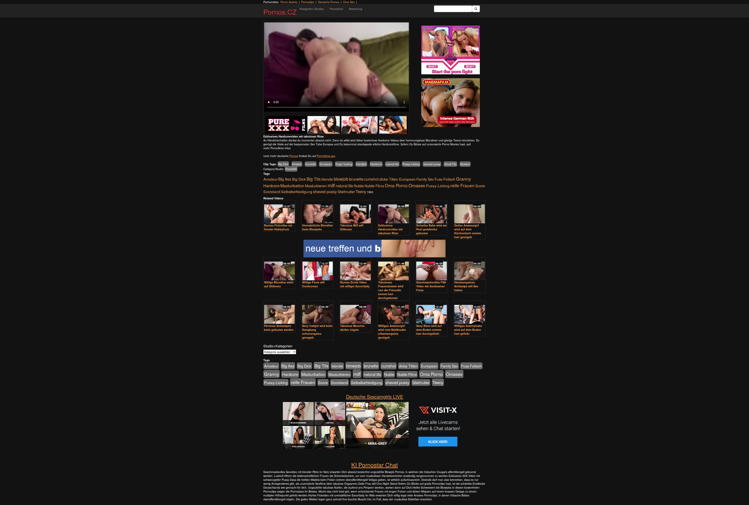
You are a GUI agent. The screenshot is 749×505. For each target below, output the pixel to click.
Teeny (361, 191)
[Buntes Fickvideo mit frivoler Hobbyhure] (279, 212)
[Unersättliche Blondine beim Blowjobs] (317, 212)
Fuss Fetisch (445, 179)
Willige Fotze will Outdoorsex (313, 284)
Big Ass (284, 179)
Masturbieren (316, 185)
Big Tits (314, 179)
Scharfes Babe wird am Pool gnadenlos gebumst (431, 229)
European (326, 164)
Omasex (416, 185)
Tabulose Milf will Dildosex (351, 227)
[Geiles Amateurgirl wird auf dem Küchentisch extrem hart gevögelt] (469, 212)
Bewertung (355, 9)
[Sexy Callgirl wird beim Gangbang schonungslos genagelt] (317, 312)
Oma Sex (349, 2)
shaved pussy (431, 164)
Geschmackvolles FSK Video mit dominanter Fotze (431, 286)
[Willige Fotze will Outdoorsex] (317, 269)
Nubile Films (374, 185)
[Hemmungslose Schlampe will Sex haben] (469, 269)
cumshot (371, 179)
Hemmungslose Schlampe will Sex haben (466, 286)
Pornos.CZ (280, 12)
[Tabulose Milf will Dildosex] (355, 212)
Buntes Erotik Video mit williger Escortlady (355, 284)
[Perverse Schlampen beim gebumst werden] (279, 312)
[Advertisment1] (450, 50)
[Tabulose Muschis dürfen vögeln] (355, 312)
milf (331, 185)
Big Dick (283, 164)
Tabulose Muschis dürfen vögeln (352, 328)
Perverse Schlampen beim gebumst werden (279, 328)
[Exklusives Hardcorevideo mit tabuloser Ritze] (393, 212)
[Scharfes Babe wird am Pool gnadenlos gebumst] (431, 212)
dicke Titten (388, 179)
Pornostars (336, 9)
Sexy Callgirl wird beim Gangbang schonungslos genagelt (317, 331)
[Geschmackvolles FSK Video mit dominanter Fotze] (431, 269)
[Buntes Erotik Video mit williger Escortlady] (355, 269)
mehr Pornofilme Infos (277, 148)
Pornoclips (307, 2)
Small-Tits (450, 164)
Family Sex (425, 179)
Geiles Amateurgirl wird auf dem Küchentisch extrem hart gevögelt (467, 231)
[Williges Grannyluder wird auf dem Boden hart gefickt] (469, 312)
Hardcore (376, 164)
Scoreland (271, 191)
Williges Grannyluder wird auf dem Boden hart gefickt (468, 329)
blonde (327, 179)
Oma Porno (396, 185)
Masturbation (292, 185)
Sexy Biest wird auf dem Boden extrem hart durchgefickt (429, 329)
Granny (463, 179)
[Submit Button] (476, 8)
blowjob (297, 164)
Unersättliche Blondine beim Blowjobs (317, 227)
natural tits (392, 164)
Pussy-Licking (411, 164)
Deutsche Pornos (328, 2)
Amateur (270, 179)
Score (480, 185)
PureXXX (291, 169)
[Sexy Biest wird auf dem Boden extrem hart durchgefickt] (431, 312)
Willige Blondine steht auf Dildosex (279, 284)
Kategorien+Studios (312, 9)
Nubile (359, 185)
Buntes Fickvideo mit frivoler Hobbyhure (278, 227)
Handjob (361, 164)
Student (465, 164)
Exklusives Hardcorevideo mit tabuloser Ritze (390, 229)
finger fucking (344, 164)
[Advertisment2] (450, 102)
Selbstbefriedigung (296, 191)
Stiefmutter (346, 191)
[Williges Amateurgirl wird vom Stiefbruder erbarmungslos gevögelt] (393, 312)
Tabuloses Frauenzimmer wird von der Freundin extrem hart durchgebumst (390, 290)
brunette (310, 164)
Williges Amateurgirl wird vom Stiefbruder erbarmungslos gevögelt (392, 331)
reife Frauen (462, 185)
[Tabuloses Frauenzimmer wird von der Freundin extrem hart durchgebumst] (393, 269)
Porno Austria (288, 2)
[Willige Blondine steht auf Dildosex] (279, 269)
